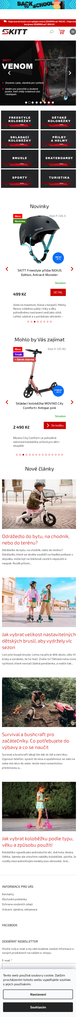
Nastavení (38, 994)
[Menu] (73, 32)
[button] (4, 73)
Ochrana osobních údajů (17, 904)
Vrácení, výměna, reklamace (19, 909)
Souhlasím (38, 1007)
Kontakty (8, 894)
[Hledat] (52, 32)
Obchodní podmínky (14, 899)
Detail (58, 292)
